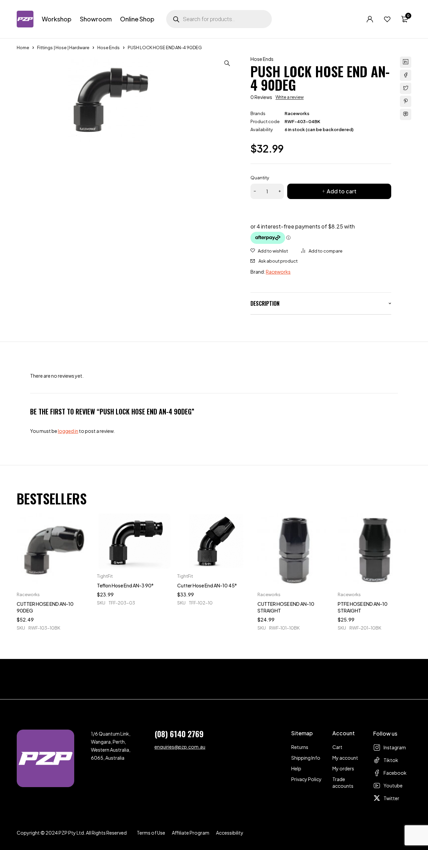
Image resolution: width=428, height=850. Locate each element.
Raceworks (297, 113)
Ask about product (278, 261)
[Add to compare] (321, 251)
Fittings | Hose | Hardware (63, 47)
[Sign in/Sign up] (370, 19)
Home (23, 47)
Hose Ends (108, 47)
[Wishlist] (387, 19)
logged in (68, 431)
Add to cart (341, 191)
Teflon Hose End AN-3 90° (125, 585)
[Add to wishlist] (269, 251)
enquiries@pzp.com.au (179, 747)
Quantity (259, 177)
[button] (227, 63)
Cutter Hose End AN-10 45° (207, 585)
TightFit (105, 576)
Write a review (290, 97)
